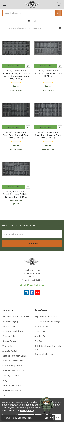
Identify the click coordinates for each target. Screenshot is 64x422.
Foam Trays (40, 331)
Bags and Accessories (45, 316)
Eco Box (38, 341)
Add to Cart (13, 66)
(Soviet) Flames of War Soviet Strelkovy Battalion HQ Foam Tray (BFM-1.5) (16, 194)
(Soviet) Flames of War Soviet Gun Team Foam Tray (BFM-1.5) (48, 73)
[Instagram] (26, 292)
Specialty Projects (11, 390)
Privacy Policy (9, 336)
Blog (4, 380)
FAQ (4, 395)
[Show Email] (46, 418)
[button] (60, 28)
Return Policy (9, 341)
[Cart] (59, 4)
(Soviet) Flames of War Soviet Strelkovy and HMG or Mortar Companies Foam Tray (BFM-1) (16, 74)
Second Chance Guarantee (15, 316)
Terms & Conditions (12, 331)
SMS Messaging (10, 321)
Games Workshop (43, 354)
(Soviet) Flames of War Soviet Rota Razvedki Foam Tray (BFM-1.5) (48, 135)
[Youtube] (37, 292)
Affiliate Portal (9, 351)
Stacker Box (40, 336)
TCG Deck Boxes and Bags (47, 321)
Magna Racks (41, 326)
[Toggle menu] (4, 4)
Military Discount (11, 375)
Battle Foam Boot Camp (14, 356)
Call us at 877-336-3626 (32, 285)
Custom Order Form (12, 360)
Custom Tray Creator (12, 365)
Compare (28, 66)
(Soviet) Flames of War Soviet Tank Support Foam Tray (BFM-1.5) (16, 135)
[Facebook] (32, 292)
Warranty (7, 346)
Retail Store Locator (12, 385)
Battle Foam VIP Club (13, 370)
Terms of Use (8, 326)
